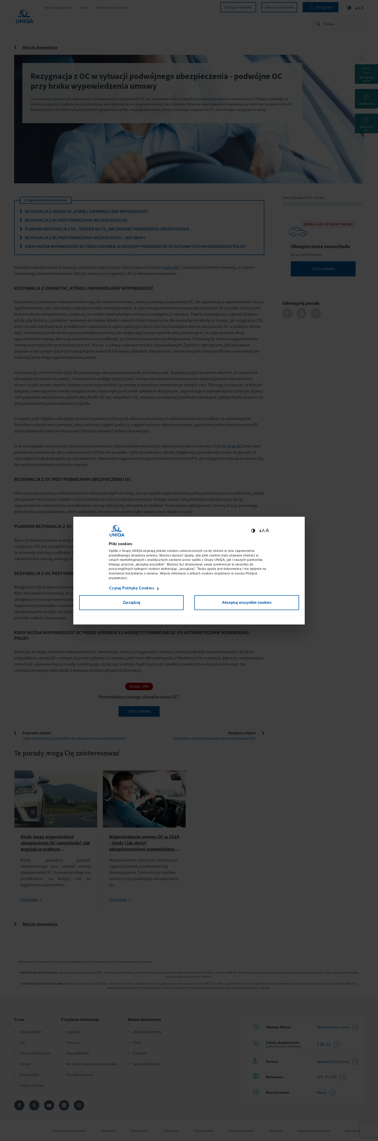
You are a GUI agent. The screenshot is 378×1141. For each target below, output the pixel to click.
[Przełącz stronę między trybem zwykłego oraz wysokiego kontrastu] (253, 531)
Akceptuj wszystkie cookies (247, 602)
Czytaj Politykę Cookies (132, 588)
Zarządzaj (131, 602)
